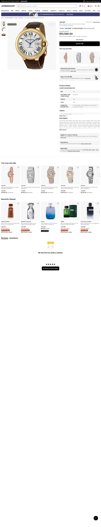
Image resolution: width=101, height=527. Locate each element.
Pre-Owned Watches (9, 17)
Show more (62, 129)
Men (12, 10)
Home (2, 17)
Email (93, 149)
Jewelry (30, 10)
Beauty (69, 10)
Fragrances (62, 10)
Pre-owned (88, 10)
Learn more (73, 71)
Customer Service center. (74, 151)
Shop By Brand (5, 10)
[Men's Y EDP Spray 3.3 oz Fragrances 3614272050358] (97, 203)
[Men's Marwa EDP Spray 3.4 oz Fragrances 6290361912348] (38, 203)
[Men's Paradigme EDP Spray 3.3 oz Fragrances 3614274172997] (78, 203)
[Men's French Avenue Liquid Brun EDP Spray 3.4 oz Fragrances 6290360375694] (18, 203)
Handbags (37, 10)
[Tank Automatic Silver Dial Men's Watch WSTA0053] (38, 167)
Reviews (4, 238)
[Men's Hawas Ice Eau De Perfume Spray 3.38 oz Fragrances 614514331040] (58, 203)
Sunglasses (45, 10)
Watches (24, 10)
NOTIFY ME (79, 43)
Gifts (94, 10)
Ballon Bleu (21, 17)
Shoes (81, 10)
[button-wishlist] (96, 6)
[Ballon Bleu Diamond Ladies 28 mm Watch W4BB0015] (97, 167)
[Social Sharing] (50, 24)
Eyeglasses (53, 10)
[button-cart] (98, 6)
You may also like (65, 49)
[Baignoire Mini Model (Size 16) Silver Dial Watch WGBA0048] (18, 167)
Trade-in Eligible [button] (78, 28)
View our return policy (86, 143)
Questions (13, 238)
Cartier (16, 17)
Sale (98, 10)
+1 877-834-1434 (86, 149)
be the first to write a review (50, 268)
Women (17, 10)
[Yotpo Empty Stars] (89, 22)
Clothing (75, 10)
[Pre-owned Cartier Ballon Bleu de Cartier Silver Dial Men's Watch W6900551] (53, 24)
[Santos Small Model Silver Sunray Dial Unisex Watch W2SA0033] (78, 167)
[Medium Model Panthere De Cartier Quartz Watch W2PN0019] (58, 167)
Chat (97, 149)
